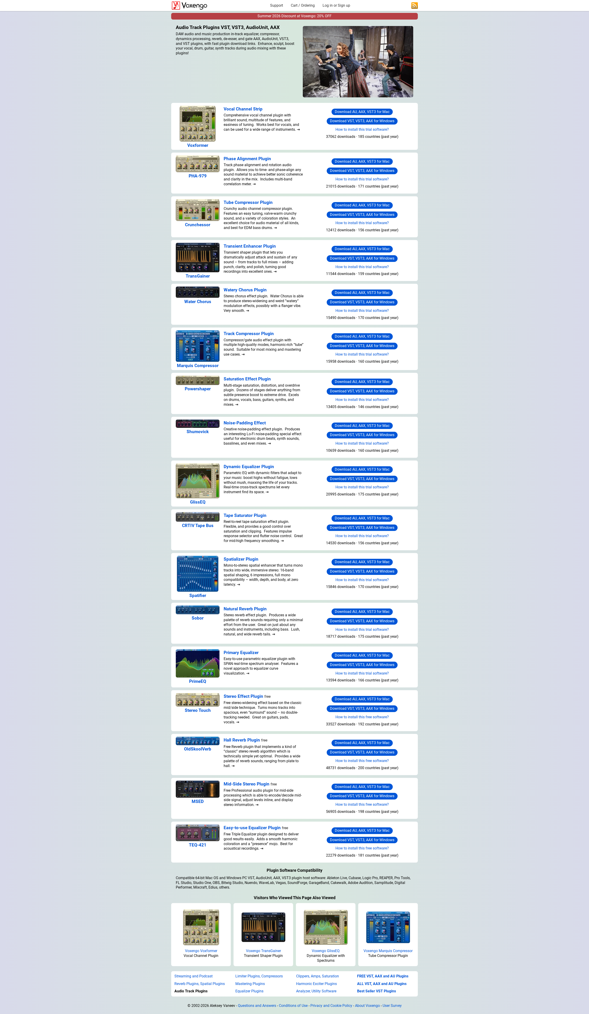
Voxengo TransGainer (263, 951)
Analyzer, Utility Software (316, 991)
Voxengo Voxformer (201, 951)
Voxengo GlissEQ (326, 951)
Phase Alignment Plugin (247, 158)
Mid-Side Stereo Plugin (246, 784)
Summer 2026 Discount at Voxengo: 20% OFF (294, 16)
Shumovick (198, 431)
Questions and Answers (257, 1005)
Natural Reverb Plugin (245, 608)
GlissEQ (197, 502)
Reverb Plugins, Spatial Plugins (199, 984)
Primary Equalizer (241, 652)
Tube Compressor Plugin (248, 202)
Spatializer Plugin (241, 559)
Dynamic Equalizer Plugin (249, 466)
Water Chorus (197, 301)
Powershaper (198, 388)
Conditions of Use (293, 1005)
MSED (198, 801)
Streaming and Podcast (193, 976)
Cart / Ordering (303, 5)
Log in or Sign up (336, 5)
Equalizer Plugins (249, 991)
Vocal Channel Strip (243, 109)
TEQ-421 (197, 845)
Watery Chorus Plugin (245, 290)
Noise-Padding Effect (245, 423)
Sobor (198, 618)
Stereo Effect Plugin (243, 696)
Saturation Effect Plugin (247, 379)
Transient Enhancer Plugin (250, 246)
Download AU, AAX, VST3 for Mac (362, 112)
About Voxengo (367, 1005)
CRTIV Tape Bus (198, 525)
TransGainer (198, 276)
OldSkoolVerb (197, 749)
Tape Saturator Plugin (245, 515)
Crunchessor (197, 224)
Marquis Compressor (198, 365)
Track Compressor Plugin (249, 333)
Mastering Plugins (250, 984)
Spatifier (197, 595)
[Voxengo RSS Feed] (414, 5)
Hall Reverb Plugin (242, 740)
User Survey (392, 1005)
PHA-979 (198, 176)
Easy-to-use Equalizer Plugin (252, 827)
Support (276, 5)
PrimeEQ (197, 681)
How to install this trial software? (362, 129)
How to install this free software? (362, 717)
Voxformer (197, 145)
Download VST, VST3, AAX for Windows (362, 121)
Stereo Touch (198, 710)
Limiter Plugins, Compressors (259, 976)
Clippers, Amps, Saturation (317, 976)
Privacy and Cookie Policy (331, 1005)
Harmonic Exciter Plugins (316, 984)
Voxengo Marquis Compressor (388, 951)
